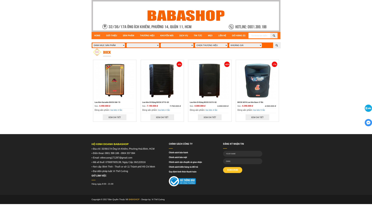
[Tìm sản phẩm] (274, 35)
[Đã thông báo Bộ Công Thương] (182, 180)
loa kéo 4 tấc (116, 109)
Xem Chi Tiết (114, 117)
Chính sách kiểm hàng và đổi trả (183, 167)
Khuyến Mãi (167, 35)
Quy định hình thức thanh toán (182, 172)
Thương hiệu (147, 35)
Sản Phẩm (128, 35)
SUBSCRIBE (232, 170)
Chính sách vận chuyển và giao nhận (185, 162)
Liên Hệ (222, 35)
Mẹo (210, 35)
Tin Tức (198, 35)
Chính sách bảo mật (178, 157)
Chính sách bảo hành (178, 152)
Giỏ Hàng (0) (238, 35)
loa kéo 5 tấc (259, 109)
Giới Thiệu (111, 35)
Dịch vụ (183, 35)
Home (97, 35)
